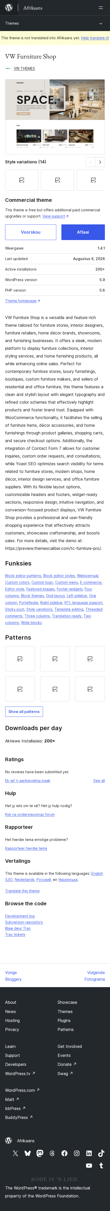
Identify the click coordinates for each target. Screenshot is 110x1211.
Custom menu (66, 582)
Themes (12, 23)
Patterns (66, 1029)
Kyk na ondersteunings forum (30, 814)
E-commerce (91, 582)
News (10, 1011)
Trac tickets (15, 934)
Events (64, 1055)
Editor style (14, 589)
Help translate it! (95, 38)
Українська (68, 879)
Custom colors (17, 582)
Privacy (12, 1029)
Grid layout (55, 595)
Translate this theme (22, 891)
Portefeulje (28, 602)
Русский (44, 879)
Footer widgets (70, 589)
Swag (65, 1073)
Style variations (39, 609)
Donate (67, 1064)
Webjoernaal (87, 575)
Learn (10, 1046)
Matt (12, 1099)
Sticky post (14, 609)
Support (12, 1055)
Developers (15, 1064)
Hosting (12, 1020)
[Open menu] (102, 7)
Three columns (37, 616)
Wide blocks (31, 622)
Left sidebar (77, 595)
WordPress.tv (20, 1073)
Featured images (40, 589)
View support (53, 216)
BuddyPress (19, 1117)
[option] (20, 658)
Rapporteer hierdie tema (26, 848)
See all (99, 780)
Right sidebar (51, 602)
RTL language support (83, 602)
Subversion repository (24, 922)
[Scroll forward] (100, 162)
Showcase (67, 1002)
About (10, 1002)
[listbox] (55, 673)
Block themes (32, 595)
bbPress (15, 1108)
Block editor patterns (23, 575)
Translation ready (67, 616)
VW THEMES (24, 68)
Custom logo (42, 582)
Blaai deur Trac (18, 928)
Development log (20, 916)
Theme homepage (21, 301)
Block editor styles (59, 575)
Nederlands (25, 879)
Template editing (68, 609)
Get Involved (70, 1046)
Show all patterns (24, 711)
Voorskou (30, 232)
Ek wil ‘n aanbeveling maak (27, 780)
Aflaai (83, 232)
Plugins (64, 1020)
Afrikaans (26, 1140)
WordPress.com (22, 1090)
